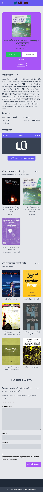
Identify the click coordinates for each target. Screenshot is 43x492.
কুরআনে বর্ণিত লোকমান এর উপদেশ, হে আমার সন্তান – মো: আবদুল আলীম (31, 210)
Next (37, 135)
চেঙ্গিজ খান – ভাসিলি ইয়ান (32, 367)
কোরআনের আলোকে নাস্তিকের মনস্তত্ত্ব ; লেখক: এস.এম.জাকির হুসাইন (11, 210)
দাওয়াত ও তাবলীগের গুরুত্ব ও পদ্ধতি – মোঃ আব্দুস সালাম (11, 368)
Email (5, 442)
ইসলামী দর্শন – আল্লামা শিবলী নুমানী (32, 333)
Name (5, 433)
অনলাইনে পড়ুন (30, 54)
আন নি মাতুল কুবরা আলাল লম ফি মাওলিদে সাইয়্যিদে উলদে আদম (11, 333)
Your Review (7, 406)
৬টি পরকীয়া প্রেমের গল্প (11, 299)
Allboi (22, 46)
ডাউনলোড (12, 54)
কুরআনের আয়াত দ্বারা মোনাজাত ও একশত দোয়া (11, 249)
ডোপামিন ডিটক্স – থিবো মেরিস (32, 299)
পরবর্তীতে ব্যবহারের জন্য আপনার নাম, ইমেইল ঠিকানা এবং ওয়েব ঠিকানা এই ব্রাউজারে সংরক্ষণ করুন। (20, 458)
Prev (6, 135)
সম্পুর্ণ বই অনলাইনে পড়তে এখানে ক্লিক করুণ (21, 158)
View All (38, 171)
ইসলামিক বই (21, 64)
